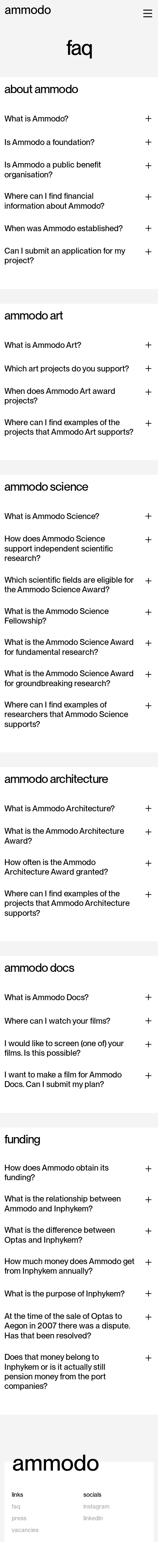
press (19, 1518)
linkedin (93, 1518)
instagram (96, 1506)
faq (16, 1506)
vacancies (25, 1530)
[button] (146, 13)
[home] (27, 9)
